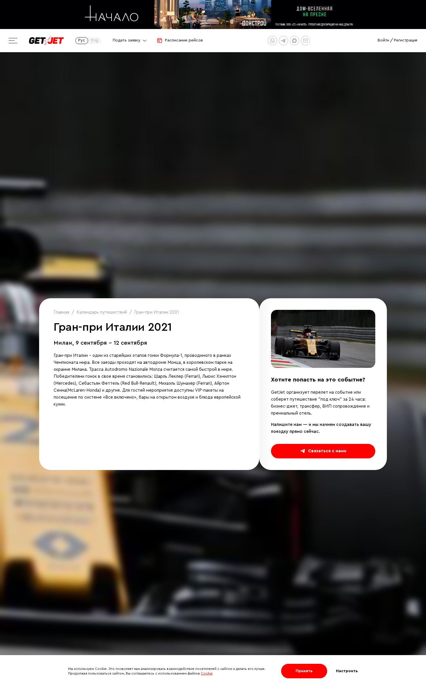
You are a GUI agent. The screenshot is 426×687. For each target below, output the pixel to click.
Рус (81, 40)
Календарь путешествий (102, 312)
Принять (304, 671)
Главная (61, 312)
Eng (94, 40)
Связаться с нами (327, 451)
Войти (383, 40)
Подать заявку (127, 40)
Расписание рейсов (184, 40)
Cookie (207, 673)
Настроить (347, 671)
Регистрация (405, 40)
